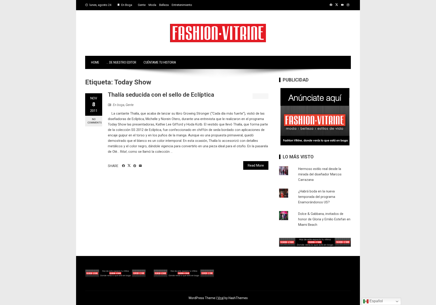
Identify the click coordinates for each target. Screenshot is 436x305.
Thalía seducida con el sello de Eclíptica (161, 94)
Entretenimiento (182, 5)
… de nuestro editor (121, 62)
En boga (118, 105)
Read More (256, 165)
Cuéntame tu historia (160, 62)
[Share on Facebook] (123, 165)
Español (376, 301)
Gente (142, 5)
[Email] (140, 165)
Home (95, 62)
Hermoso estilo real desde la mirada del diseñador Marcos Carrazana (320, 174)
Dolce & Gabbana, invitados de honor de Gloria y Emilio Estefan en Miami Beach (324, 219)
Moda (152, 5)
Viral (220, 298)
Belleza (164, 5)
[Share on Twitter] (129, 165)
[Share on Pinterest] (135, 165)
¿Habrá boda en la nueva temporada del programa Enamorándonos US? (316, 196)
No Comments (94, 121)
